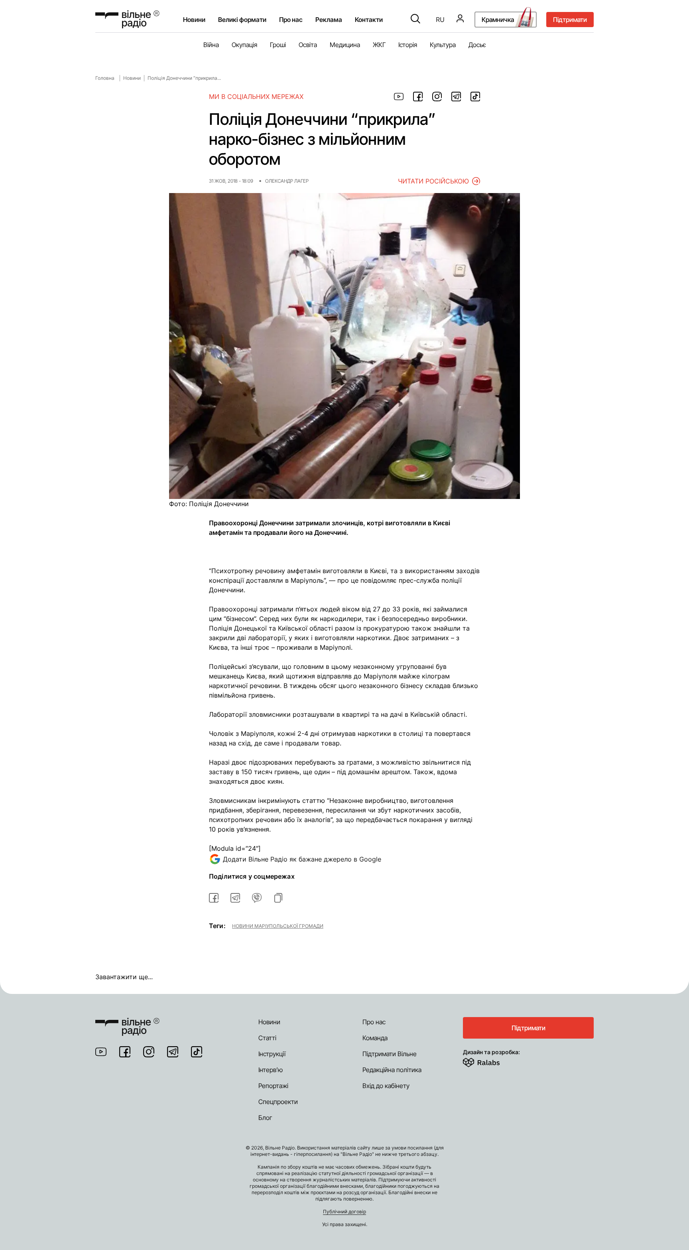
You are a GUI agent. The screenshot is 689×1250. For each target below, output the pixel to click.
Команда (375, 1038)
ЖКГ (379, 45)
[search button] (415, 19)
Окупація (244, 45)
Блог (265, 1118)
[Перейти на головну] (127, 19)
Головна (104, 78)
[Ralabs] (491, 1061)
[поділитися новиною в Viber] (257, 898)
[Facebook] (124, 1051)
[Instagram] (148, 1051)
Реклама (328, 20)
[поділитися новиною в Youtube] (399, 96)
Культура (443, 45)
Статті (267, 1038)
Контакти (369, 20)
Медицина (345, 45)
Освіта (308, 45)
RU (440, 20)
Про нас (374, 1022)
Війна (211, 45)
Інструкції (271, 1054)
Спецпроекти (278, 1102)
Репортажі (273, 1086)
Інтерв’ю (270, 1070)
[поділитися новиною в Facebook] (418, 96)
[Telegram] (172, 1051)
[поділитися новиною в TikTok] (475, 96)
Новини (194, 20)
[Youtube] (100, 1051)
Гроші (278, 45)
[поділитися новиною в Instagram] (437, 96)
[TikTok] (196, 1051)
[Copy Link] (278, 898)
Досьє (477, 45)
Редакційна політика (391, 1070)
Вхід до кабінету (385, 1086)
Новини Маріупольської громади (277, 926)
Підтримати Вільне (389, 1054)
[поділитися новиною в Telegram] (456, 96)
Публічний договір (344, 1212)
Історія (407, 45)
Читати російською (433, 181)
